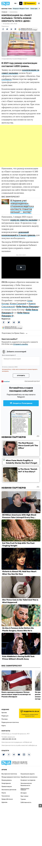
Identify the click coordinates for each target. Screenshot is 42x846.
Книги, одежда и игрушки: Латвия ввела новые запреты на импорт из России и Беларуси (16, 694)
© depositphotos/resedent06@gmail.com (14, 59)
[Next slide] (38, 8)
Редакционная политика (10, 722)
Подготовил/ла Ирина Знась (13, 333)
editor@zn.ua (32, 745)
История (24, 793)
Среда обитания (7, 799)
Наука (4, 793)
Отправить (21, 375)
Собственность (26, 802)
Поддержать (31, 3)
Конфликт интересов (28, 780)
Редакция (5, 716)
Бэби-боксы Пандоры (27, 306)
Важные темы (7, 8)
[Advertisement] (21, 146)
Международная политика (11, 777)
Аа (21, 3)
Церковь (4, 802)
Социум (23, 790)
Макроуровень (7, 780)
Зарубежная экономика (29, 777)
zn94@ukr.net (27, 742)
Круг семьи (24, 796)
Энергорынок (6, 783)
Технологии (6, 796)
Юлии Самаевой (18, 303)
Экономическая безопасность (26, 784)
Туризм (23, 799)
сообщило (7, 79)
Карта (4, 725)
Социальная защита (27, 774)
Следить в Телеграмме (22, 403)
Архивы (4, 712)
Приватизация (7, 786)
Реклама (5, 719)
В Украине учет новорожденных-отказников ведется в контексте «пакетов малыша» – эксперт (22, 206)
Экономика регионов (9, 790)
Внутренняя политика (9, 774)
